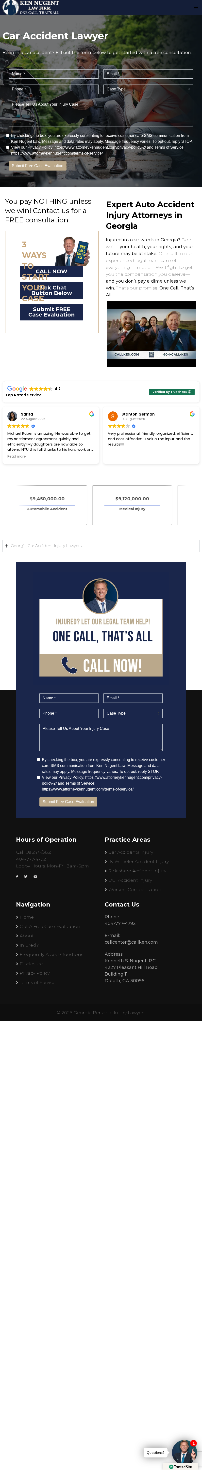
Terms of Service (37, 982)
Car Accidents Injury (130, 852)
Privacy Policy (35, 973)
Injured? (29, 945)
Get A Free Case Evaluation (50, 926)
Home (27, 917)
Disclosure (31, 963)
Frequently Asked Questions (51, 954)
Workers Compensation (134, 889)
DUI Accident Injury (130, 880)
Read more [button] (117, 456)
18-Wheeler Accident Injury (138, 861)
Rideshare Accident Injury (137, 871)
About (27, 935)
